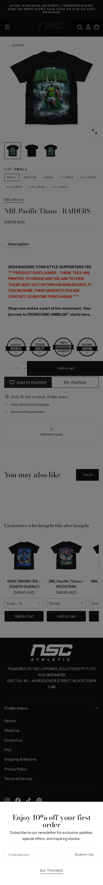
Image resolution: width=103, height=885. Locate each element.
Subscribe (84, 854)
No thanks (51, 871)
